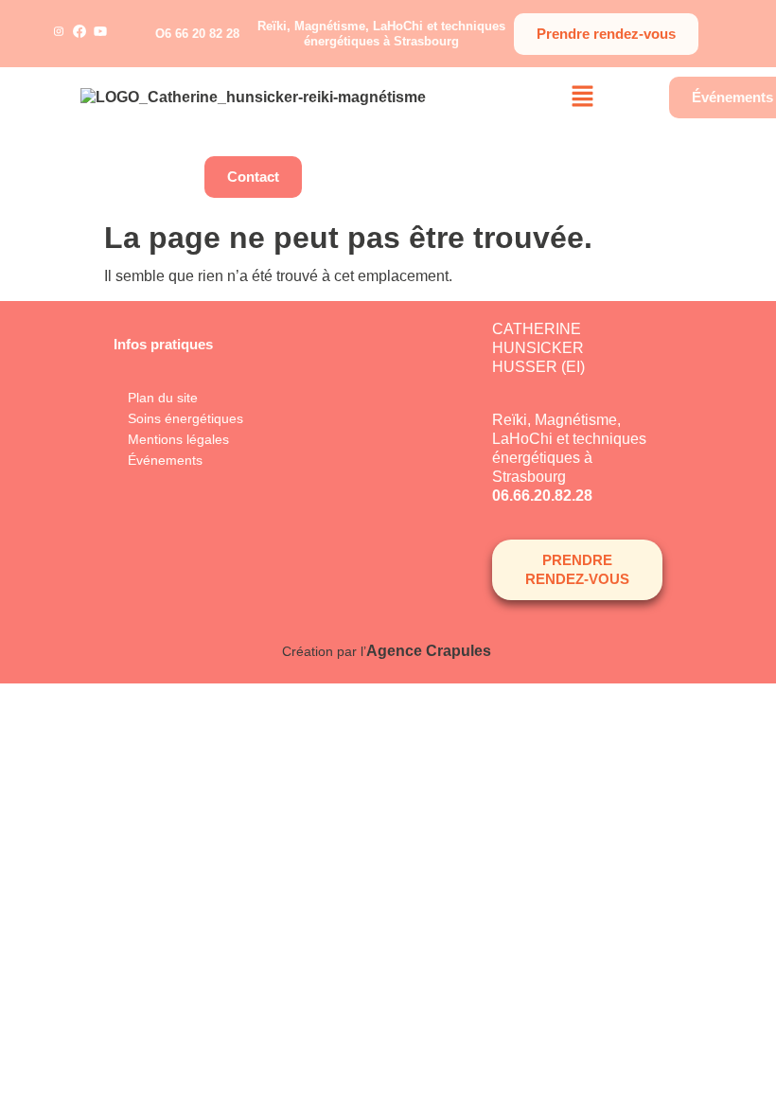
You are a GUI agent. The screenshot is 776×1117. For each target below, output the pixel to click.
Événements (165, 460)
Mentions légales (178, 439)
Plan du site (163, 397)
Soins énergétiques (185, 418)
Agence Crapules (430, 651)
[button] (583, 97)
